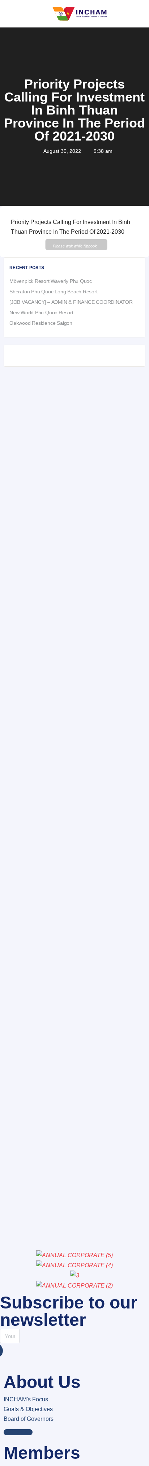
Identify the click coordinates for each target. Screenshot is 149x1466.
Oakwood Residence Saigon (40, 323)
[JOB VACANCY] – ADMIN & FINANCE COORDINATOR (71, 302)
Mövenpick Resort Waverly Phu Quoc (50, 281)
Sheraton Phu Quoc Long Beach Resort (53, 291)
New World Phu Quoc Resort (41, 312)
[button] (18, 1432)
